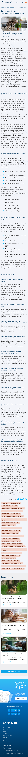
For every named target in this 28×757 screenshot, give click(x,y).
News (7, 7)
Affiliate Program (7, 735)
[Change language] (26, 2)
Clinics (4, 739)
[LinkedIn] (15, 714)
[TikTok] (19, 710)
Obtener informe (21, 698)
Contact (5, 737)
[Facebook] (9, 710)
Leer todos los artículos (14, 671)
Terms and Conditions (9, 728)
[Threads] (19, 714)
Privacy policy (6, 729)
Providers (5, 733)
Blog (17, 2)
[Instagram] (12, 710)
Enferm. (13, 7)
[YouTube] (15, 710)
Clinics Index (6, 741)
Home (3, 7)
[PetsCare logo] (6, 2)
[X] (12, 714)
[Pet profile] (23, 2)
